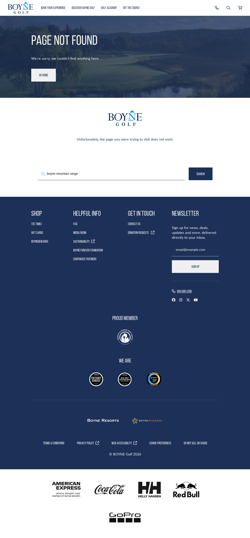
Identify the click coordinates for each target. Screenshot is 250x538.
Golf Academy (109, 8)
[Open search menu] (228, 8)
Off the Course (131, 8)
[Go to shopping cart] (240, 8)
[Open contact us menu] (217, 8)
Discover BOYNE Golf (83, 8)
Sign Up (195, 266)
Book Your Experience (53, 8)
